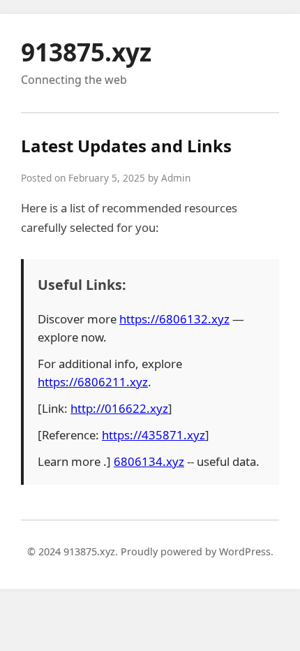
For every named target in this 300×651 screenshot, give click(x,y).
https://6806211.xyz (93, 382)
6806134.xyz (149, 461)
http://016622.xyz (119, 408)
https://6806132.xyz (174, 319)
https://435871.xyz (153, 435)
